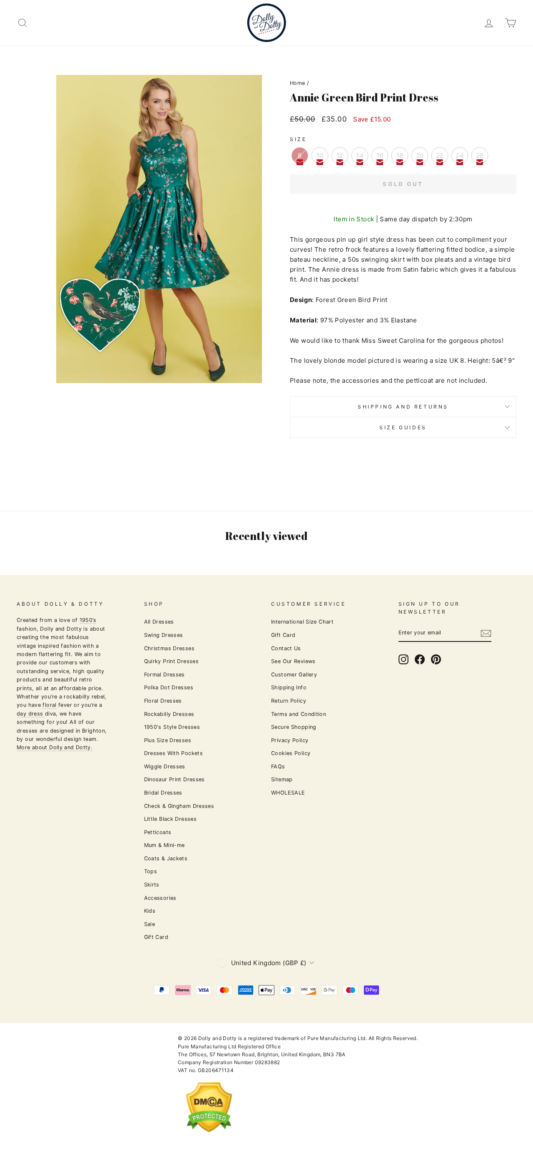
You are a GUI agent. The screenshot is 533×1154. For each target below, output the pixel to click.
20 (420, 155)
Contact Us (286, 648)
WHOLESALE (288, 793)
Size (298, 139)
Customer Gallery (294, 674)
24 (460, 155)
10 (320, 155)
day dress (31, 714)
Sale (149, 924)
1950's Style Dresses (172, 727)
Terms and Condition (298, 714)
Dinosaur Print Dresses (174, 779)
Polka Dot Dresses (168, 687)
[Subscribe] (486, 633)
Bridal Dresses (163, 793)
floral (49, 705)
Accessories (160, 898)
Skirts (151, 885)
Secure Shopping (293, 727)
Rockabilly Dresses (169, 714)
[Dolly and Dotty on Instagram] (403, 659)
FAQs (278, 766)
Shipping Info (288, 687)
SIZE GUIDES (403, 427)
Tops (150, 871)
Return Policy (288, 701)
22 (440, 155)
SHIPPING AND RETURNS (403, 407)
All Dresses (159, 622)
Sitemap (282, 779)
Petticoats (158, 832)
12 (340, 155)
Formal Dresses (164, 674)
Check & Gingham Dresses (179, 806)
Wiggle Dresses (164, 766)
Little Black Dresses (170, 819)
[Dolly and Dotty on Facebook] (420, 659)
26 (480, 155)
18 (399, 155)
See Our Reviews (293, 661)
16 (380, 155)
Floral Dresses (163, 701)
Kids (150, 911)
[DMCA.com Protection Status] (209, 1139)
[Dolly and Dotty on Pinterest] (436, 659)
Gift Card (156, 937)
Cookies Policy (290, 753)
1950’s (88, 620)
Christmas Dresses (169, 648)
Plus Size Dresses (167, 740)
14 (360, 155)
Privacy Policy (289, 740)
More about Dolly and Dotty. (54, 747)
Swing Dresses (163, 635)
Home (297, 83)
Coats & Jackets (166, 858)
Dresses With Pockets (173, 753)
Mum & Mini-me (164, 845)
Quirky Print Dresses (171, 661)
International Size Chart (302, 622)
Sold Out (403, 184)
